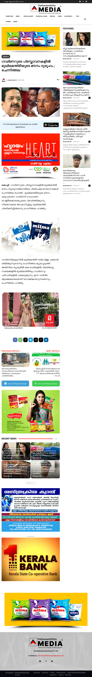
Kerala (6, 56)
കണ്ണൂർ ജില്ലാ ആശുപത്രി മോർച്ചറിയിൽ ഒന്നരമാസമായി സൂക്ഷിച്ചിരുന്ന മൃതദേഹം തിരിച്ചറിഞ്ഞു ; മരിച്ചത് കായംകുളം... (76, 134)
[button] (85, 19)
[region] (31, 40)
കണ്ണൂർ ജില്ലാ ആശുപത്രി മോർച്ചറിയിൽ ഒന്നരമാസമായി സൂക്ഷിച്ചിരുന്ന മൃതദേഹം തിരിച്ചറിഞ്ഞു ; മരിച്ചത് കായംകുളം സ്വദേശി (15, 468)
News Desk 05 (7, 458)
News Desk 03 (12, 80)
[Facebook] (15, 340)
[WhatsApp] (20, 340)
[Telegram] (80, 1)
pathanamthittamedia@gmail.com (51, 656)
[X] (83, 1)
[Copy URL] (41, 340)
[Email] (36, 340)
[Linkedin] (46, 340)
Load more (29, 483)
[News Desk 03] (4, 80)
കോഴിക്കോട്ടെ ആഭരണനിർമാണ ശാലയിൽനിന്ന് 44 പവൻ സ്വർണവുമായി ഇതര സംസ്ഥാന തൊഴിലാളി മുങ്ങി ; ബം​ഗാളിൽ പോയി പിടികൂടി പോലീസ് (44, 466)
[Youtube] (86, 1)
